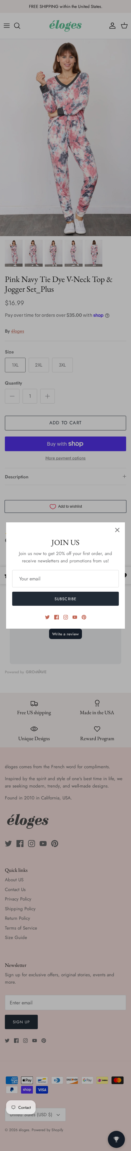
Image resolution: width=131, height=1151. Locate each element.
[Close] (117, 530)
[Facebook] (56, 617)
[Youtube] (75, 617)
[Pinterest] (84, 617)
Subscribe (65, 599)
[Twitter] (47, 617)
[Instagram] (65, 617)
